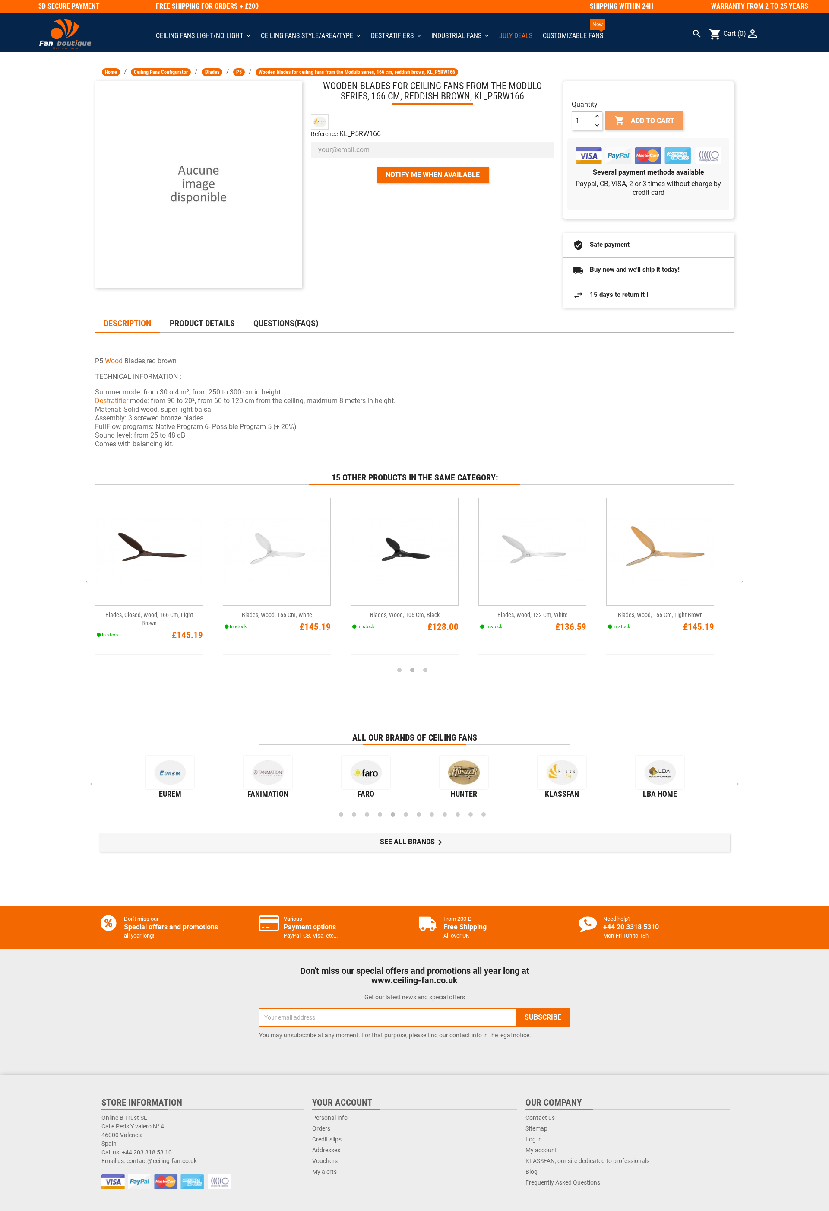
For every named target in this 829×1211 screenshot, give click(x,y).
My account (541, 1150)
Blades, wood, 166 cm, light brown (660, 614)
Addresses (326, 1150)
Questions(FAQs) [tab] (285, 323)
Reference (324, 133)
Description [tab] (127, 323)
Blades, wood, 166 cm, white (277, 614)
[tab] (337, 319)
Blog (531, 1171)
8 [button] (432, 814)
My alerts (324, 1171)
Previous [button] (88, 580)
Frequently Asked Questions (562, 1182)
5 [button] (393, 814)
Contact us (540, 1117)
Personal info (330, 1117)
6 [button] (406, 814)
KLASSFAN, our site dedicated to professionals (587, 1160)
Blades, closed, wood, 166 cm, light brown (149, 618)
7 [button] (419, 814)
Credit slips (327, 1139)
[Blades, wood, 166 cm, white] (277, 552)
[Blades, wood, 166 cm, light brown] (660, 552)
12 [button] (483, 814)
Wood (114, 361)
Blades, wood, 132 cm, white (532, 614)
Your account (342, 1102)
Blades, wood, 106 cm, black (405, 614)
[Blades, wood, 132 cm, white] (532, 552)
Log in (533, 1139)
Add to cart (644, 120)
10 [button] (458, 814)
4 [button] (380, 814)
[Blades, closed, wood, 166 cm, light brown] (149, 552)
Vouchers (325, 1160)
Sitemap (536, 1128)
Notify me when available (433, 175)
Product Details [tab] (202, 323)
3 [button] (425, 670)
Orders (321, 1128)
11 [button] (470, 814)
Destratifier (112, 401)
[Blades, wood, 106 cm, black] (405, 552)
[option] (159, 580)
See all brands (412, 842)
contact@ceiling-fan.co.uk (162, 1160)
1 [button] (399, 670)
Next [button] (740, 580)
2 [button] (412, 670)
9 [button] (445, 814)
